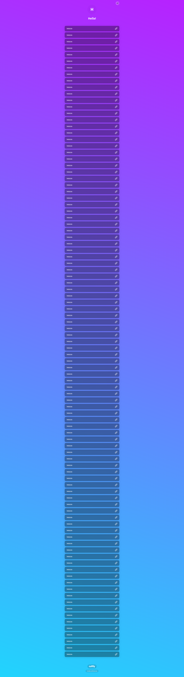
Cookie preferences (92, 671)
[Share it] (117, 3)
